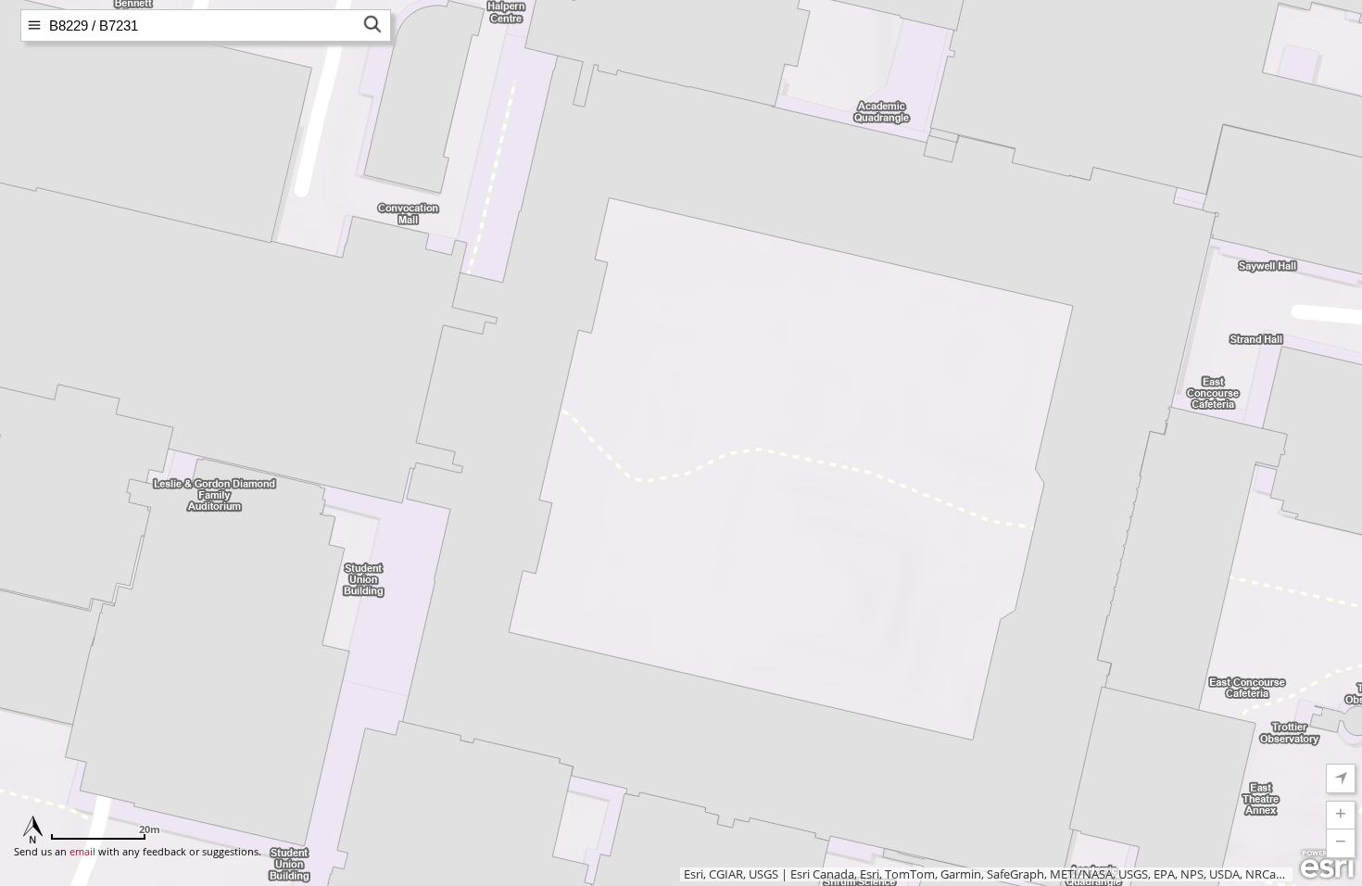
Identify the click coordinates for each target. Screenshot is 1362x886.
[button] (1341, 815)
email (82, 851)
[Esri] (1327, 864)
